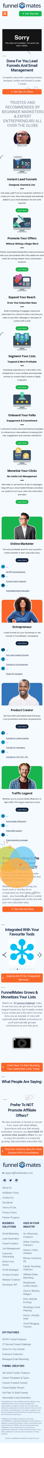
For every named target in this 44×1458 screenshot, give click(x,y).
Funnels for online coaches (17, 738)
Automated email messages (17, 590)
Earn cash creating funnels (17, 655)
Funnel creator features (16, 581)
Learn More (22, 210)
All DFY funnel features (15, 572)
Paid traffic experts (14, 830)
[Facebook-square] (4, 1180)
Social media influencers (16, 821)
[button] (10, 969)
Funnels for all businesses (17, 664)
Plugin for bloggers (14, 674)
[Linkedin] (16, 1180)
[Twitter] (10, 1180)
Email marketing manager (17, 840)
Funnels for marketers (15, 747)
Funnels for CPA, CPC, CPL (17, 757)
